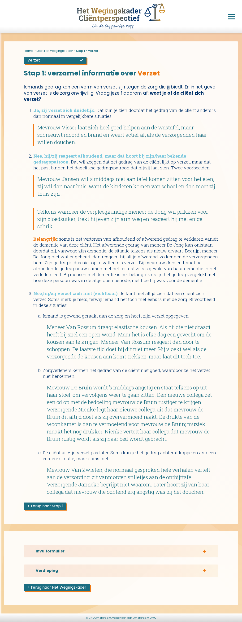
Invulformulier (50, 551)
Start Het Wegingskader (54, 51)
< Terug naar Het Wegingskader (56, 587)
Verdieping (47, 570)
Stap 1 (80, 51)
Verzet (33, 60)
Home (28, 51)
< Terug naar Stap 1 (45, 506)
